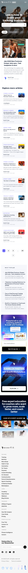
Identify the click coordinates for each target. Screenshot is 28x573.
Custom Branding (6, 472)
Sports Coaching (6, 481)
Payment (4, 470)
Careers (4, 534)
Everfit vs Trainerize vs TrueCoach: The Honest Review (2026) (10, 165)
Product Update (14, 32)
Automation (5, 466)
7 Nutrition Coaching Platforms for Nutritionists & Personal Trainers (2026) (10, 217)
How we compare (7, 512)
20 (22, 250)
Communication (6, 477)
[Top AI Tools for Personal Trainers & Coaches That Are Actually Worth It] (21, 95)
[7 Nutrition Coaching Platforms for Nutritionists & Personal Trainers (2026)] (21, 215)
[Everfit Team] (5, 78)
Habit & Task (5, 464)
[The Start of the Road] (21, 180)
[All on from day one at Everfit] (21, 129)
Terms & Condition (16, 561)
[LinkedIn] (14, 552)
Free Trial (4, 522)
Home (4, 32)
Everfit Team (11, 77)
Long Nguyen (7, 103)
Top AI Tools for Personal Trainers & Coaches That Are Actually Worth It (9, 97)
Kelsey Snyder (7, 137)
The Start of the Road (9, 180)
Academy (4, 491)
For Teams (4, 468)
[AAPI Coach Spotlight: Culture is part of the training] (21, 232)
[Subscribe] (24, 547)
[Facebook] (2, 552)
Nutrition (7, 213)
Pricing (4, 516)
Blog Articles (5, 498)
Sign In (3, 526)
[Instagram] (6, 552)
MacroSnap (5, 461)
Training (4, 457)
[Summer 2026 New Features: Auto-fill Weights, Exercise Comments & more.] (21, 197)
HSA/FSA (4, 506)
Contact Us (5, 524)
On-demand (5, 475)
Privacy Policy (5, 561)
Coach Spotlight (9, 144)
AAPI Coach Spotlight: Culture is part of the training (9, 234)
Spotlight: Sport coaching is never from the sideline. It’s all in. (10, 148)
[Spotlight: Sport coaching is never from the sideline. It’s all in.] (21, 146)
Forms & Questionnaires (8, 479)
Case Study (5, 514)
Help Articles (5, 494)
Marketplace (5, 486)
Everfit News (7, 127)
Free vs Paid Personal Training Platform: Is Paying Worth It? (14, 294)
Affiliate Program (6, 504)
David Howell (6, 188)
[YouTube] (10, 552)
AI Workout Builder (7, 483)
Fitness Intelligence (7, 532)
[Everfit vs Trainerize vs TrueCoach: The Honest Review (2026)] (21, 163)
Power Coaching (9, 93)
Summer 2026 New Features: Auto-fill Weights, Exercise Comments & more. (9, 200)
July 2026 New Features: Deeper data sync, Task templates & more (13, 63)
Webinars (4, 496)
